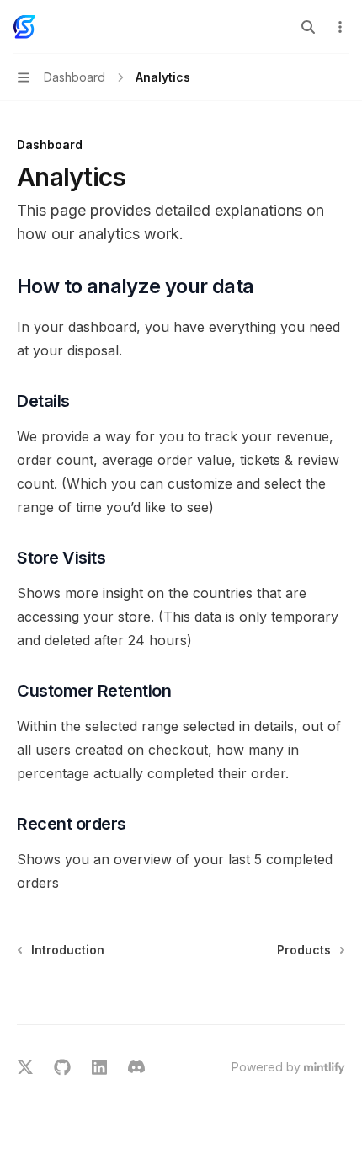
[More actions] (340, 27)
